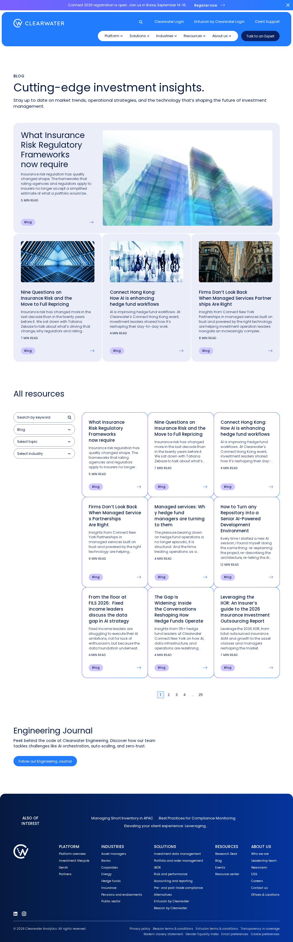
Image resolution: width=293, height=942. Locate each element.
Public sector (110, 901)
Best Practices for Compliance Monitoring (197, 818)
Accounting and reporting (173, 881)
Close (287, 5)
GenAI (63, 867)
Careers (257, 881)
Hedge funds (111, 881)
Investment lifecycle (74, 861)
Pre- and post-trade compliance (178, 888)
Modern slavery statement (163, 934)
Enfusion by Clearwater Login (219, 21)
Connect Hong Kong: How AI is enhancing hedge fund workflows (135, 298)
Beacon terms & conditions (173, 929)
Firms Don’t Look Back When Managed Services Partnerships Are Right (235, 298)
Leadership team (264, 861)
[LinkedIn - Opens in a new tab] (15, 913)
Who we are (260, 854)
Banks (106, 861)
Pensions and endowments (121, 895)
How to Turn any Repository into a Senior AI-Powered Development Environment (241, 519)
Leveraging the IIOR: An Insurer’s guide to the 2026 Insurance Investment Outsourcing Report (245, 609)
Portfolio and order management (178, 861)
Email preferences (234, 934)
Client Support (267, 21)
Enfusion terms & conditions (217, 929)
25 (201, 694)
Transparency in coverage (260, 929)
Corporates (109, 867)
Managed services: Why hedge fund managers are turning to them (180, 516)
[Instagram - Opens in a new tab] (24, 913)
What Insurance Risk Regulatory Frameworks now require (53, 149)
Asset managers (113, 854)
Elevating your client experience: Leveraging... (166, 825)
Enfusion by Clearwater (171, 901)
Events (220, 867)
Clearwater (38, 23)
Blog (218, 861)
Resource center (227, 874)
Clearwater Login (169, 21)
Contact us (259, 888)
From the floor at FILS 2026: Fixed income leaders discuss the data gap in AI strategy (109, 609)
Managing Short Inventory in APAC (122, 818)
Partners (65, 874)
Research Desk (226, 854)
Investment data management (177, 854)
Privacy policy (140, 929)
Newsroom (259, 867)
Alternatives (163, 895)
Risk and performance (170, 874)
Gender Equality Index (202, 934)
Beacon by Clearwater (170, 908)
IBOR (157, 867)
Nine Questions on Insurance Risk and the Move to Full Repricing (46, 298)
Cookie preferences (265, 934)
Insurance (108, 888)
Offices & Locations (265, 895)
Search (70, 417)
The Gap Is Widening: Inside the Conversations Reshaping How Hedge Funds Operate (179, 609)
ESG (254, 874)
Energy (106, 874)
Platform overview (72, 854)
